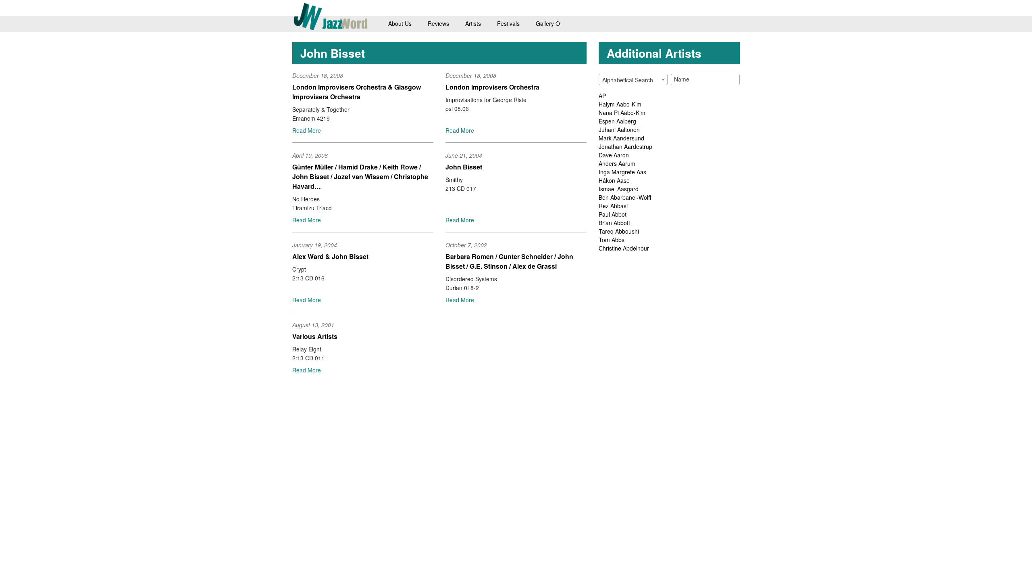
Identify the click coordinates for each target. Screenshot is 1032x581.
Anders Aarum (617, 163)
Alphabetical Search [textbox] (627, 80)
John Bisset (463, 166)
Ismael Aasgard (619, 189)
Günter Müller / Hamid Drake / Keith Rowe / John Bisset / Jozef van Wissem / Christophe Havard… (360, 176)
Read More (306, 130)
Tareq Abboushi (619, 231)
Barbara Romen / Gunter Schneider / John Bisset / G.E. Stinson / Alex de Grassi (509, 261)
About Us (400, 23)
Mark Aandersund (621, 138)
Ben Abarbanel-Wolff (625, 197)
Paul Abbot (612, 214)
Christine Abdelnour (624, 248)
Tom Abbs (611, 240)
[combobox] (633, 79)
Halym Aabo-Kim (620, 104)
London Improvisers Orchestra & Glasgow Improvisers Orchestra (356, 91)
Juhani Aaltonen (619, 129)
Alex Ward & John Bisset (330, 256)
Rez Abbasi (613, 206)
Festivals (508, 23)
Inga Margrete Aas (622, 172)
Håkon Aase (614, 180)
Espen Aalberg (617, 121)
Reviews (438, 23)
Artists (473, 23)
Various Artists (314, 336)
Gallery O (548, 23)
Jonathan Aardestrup (625, 146)
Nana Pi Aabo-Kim (622, 113)
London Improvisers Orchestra (492, 87)
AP (602, 96)
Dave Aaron (614, 155)
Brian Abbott (614, 223)
